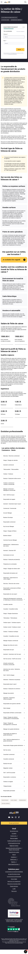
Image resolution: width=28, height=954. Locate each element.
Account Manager (7, 513)
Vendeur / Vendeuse (8, 474)
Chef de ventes (7, 750)
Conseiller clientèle (8, 604)
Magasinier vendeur (8, 768)
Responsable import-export (10, 684)
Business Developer (8, 517)
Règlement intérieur (14, 845)
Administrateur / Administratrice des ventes (11, 545)
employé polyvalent (22, 800)
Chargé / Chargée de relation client (11, 568)
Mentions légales (14, 838)
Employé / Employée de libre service (12, 478)
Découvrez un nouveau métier (14, 883)
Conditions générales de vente (14, 840)
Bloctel (14, 854)
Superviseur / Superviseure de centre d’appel (10, 578)
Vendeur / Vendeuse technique (10, 631)
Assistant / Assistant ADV (9, 550)
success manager (14, 800)
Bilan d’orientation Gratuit (11, 27)
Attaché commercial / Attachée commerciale (8, 664)
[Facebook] (19, 817)
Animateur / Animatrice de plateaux (11, 679)
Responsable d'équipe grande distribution (13, 745)
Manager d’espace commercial (10, 640)
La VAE (14, 888)
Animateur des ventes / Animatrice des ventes (11, 670)
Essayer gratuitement (14, 823)
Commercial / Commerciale (9, 508)
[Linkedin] (12, 817)
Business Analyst (7, 535)
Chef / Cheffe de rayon (8, 495)
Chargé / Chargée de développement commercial (10, 723)
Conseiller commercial (8, 759)
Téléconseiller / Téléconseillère (11, 469)
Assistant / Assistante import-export (12, 504)
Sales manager (6, 708)
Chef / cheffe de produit (9, 772)
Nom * (5, 40)
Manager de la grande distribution (11, 729)
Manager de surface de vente (10, 645)
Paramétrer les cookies (14, 852)
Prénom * (6, 34)
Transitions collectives (6, 803)
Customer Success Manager (10, 540)
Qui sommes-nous (14, 831)
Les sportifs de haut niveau (14, 874)
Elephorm (13, 861)
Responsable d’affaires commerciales (12, 712)
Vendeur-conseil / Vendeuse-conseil (12, 627)
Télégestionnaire (7, 786)
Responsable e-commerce (9, 777)
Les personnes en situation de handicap (14, 871)
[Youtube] (9, 817)
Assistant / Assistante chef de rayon (12, 654)
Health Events (13, 859)
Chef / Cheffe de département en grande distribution (11, 740)
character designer (5, 800)
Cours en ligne (14, 879)
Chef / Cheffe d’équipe (8, 675)
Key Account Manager (8, 526)
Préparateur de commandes (10, 564)
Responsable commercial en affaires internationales (12, 588)
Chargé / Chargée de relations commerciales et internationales (11, 718)
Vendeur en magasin (8, 781)
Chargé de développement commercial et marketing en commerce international (12, 599)
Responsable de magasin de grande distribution (10, 734)
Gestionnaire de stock (8, 555)
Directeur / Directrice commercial (11, 456)
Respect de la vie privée (14, 849)
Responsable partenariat (9, 790)
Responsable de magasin (9, 499)
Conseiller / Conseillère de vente (11, 636)
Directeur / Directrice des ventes (11, 583)
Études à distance (14, 886)
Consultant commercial (8, 754)
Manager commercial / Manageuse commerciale (9, 489)
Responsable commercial (9, 522)
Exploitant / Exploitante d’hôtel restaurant (9, 698)
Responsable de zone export (10, 594)
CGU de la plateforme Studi (14, 843)
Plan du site (14, 891)
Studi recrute (13, 835)
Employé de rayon (7, 763)
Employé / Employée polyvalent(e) (11, 559)
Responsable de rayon (8, 649)
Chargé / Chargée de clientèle (10, 460)
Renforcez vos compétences (14, 881)
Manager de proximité (8, 693)
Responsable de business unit (10, 573)
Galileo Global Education (13, 864)
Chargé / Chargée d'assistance (10, 613)
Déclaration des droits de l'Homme (13, 848)
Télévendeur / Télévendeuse (10, 618)
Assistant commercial (8, 465)
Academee (13, 857)
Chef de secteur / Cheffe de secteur (12, 658)
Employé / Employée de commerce (11, 688)
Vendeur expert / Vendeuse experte (12, 622)
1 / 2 (23, 27)
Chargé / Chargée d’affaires (9, 531)
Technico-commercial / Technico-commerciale (8, 483)
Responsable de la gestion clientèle (11, 703)
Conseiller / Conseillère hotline (10, 609)
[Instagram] (16, 817)
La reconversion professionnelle (14, 876)
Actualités (14, 833)
